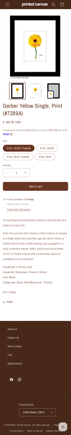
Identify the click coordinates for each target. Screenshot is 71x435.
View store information (19, 209)
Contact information (55, 430)
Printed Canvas (24, 425)
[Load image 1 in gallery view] (17, 91)
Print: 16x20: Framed (18, 148)
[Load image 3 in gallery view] (53, 91)
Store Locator (15, 346)
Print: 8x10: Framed (18, 156)
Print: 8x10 (45, 156)
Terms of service (34, 430)
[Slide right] (67, 92)
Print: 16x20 (47, 148)
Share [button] (10, 301)
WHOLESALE (15, 363)
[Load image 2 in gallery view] (35, 91)
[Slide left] (4, 92)
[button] (7, 4)
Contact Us (13, 337)
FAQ (10, 355)
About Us (12, 329)
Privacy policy (16, 430)
